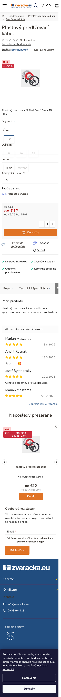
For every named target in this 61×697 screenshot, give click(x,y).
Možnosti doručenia (18, 193)
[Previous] (4, 461)
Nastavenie (29, 678)
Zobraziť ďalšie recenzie (43, 404)
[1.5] (30, 181)
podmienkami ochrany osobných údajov (35, 540)
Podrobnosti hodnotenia (16, 44)
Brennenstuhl (19, 50)
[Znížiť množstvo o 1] (42, 224)
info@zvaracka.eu (18, 604)
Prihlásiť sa (17, 550)
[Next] (56, 461)
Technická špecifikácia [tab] (33, 288)
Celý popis (7, 121)
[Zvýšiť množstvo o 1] (52, 224)
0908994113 (16, 610)
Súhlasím (29, 689)
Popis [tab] (7, 288)
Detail (31, 496)
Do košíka (33, 232)
